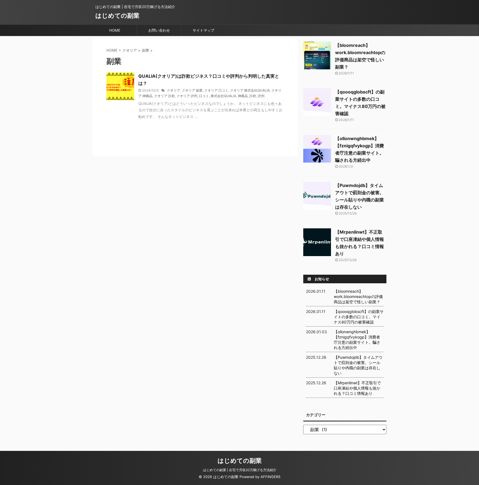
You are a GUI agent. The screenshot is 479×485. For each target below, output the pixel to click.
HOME (114, 30)
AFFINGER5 (271, 477)
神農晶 (243, 96)
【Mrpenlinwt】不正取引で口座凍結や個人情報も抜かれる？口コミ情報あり (357, 388)
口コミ (204, 96)
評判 (261, 96)
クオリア (173, 90)
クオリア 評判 (187, 96)
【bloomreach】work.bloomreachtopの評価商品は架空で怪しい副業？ (358, 296)
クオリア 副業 (192, 90)
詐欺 (252, 96)
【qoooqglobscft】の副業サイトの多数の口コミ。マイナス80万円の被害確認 (359, 316)
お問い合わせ (159, 30)
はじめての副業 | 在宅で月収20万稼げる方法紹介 (239, 470)
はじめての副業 (117, 15)
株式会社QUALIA (223, 96)
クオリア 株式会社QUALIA (250, 90)
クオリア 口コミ (216, 90)
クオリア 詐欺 (164, 96)
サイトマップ (203, 30)
